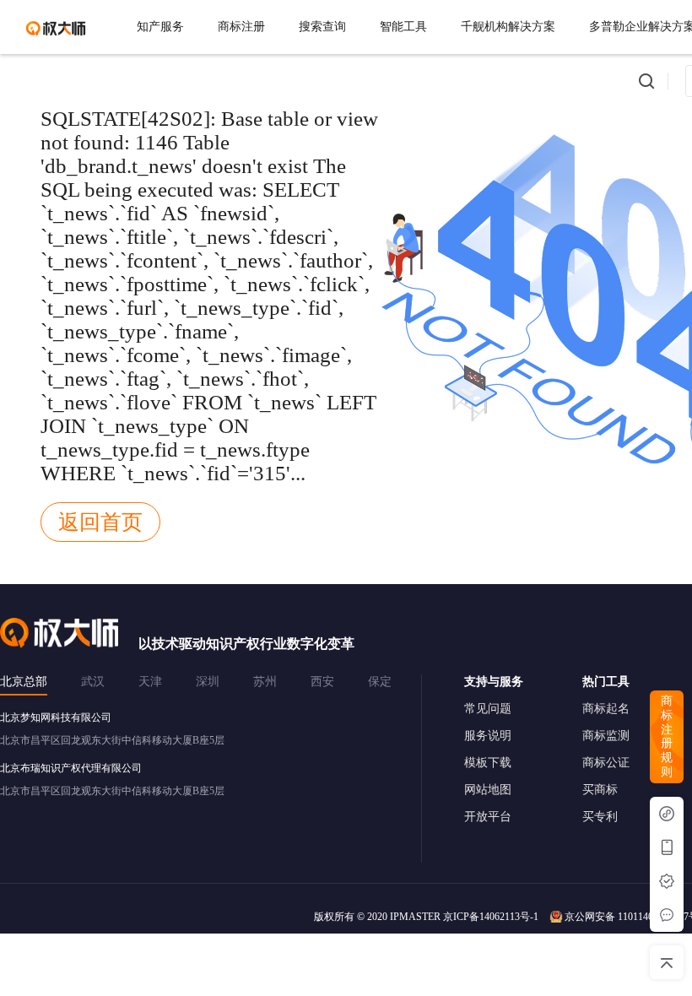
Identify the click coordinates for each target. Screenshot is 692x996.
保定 (380, 681)
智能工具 (403, 26)
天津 (150, 681)
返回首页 (100, 522)
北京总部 (23, 681)
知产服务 (160, 26)
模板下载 (487, 762)
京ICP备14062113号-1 (490, 917)
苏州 (265, 681)
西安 (322, 681)
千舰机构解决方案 (508, 26)
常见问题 (487, 708)
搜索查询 (322, 26)
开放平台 (487, 816)
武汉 (93, 681)
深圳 (207, 681)
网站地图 (487, 789)
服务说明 (487, 735)
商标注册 (241, 26)
